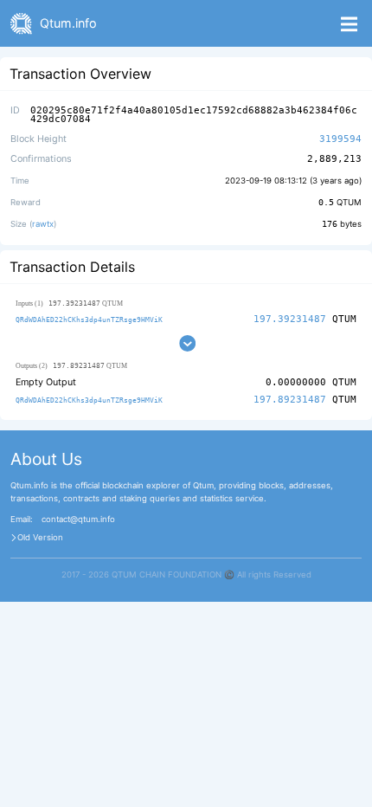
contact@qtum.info (78, 519)
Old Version (40, 537)
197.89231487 (289, 399)
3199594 (340, 139)
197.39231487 (289, 319)
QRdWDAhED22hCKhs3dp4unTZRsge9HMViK (89, 319)
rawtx (43, 224)
